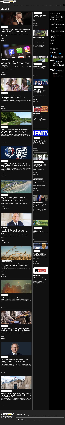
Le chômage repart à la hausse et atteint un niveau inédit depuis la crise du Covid (15, 329)
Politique (15, 5)
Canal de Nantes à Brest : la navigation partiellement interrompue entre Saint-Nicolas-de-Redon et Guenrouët (15, 131)
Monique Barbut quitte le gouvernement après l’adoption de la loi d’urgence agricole (39, 206)
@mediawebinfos (59, 61)
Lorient (52, 43)
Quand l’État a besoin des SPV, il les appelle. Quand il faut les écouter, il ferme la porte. (16, 165)
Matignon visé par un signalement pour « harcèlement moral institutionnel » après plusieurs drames (16, 395)
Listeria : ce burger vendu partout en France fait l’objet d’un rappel (40, 117)
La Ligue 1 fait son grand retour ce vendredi (39, 66)
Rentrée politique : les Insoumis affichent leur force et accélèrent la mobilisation (15, 30)
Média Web (53, 36)
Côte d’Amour (53, 37)
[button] (64, 5)
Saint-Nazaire (53, 39)
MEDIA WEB (53, 61)
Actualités (9, 5)
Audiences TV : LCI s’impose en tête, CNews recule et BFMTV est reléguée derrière (39, 91)
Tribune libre (44, 5)
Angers (52, 40)
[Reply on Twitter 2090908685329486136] (54, 67)
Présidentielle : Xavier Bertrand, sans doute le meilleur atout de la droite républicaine (14, 361)
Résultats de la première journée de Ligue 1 (39, 16)
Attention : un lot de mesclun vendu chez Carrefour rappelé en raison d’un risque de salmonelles (38, 42)
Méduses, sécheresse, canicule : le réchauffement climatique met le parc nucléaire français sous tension (14, 199)
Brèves (51, 5)
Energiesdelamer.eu (54, 49)
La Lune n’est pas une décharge (12, 298)
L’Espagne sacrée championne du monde (39, 230)
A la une (3, 5)
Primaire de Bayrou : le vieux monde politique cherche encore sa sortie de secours (14, 231)
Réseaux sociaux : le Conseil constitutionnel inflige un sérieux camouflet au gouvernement (13, 97)
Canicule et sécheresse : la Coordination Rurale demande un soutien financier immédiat (15, 265)
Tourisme (38, 5)
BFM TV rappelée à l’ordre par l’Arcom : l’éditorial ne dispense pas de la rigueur (40, 141)
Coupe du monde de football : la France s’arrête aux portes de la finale (40, 254)
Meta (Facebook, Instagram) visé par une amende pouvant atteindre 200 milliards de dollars (15, 63)
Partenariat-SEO (58, 5)
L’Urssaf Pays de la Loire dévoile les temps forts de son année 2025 (39, 165)
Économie (21, 5)
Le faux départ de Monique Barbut (40, 182)
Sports (32, 5)
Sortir (27, 5)
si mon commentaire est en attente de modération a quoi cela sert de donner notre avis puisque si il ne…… (57, 21)
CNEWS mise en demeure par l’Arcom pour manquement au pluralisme (40, 279)
